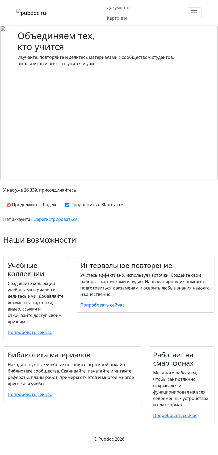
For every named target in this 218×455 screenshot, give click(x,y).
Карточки (117, 18)
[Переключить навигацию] (194, 12)
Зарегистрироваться (55, 219)
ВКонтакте (96, 205)
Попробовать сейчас (30, 332)
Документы (118, 7)
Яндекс (34, 205)
